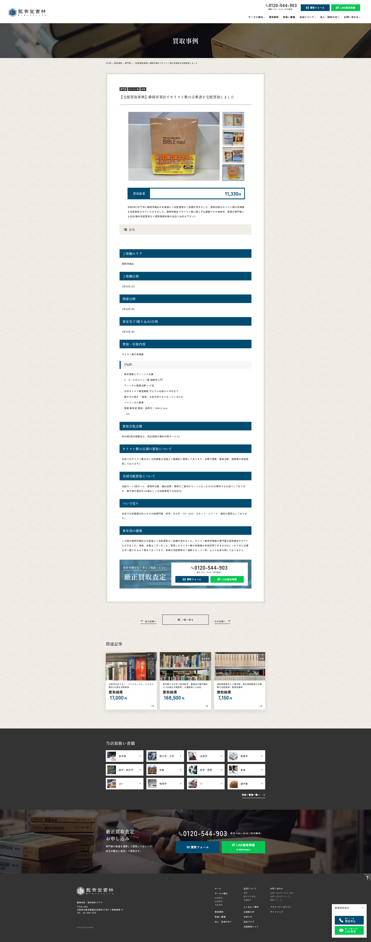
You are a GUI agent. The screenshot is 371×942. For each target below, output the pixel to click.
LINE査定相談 (347, 7)
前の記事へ (151, 621)
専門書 (128, 63)
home (108, 63)
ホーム (218, 888)
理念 (246, 893)
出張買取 (219, 897)
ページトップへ (366, 878)
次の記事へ (220, 621)
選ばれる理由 (250, 896)
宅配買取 (219, 904)
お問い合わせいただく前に (282, 893)
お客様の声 (249, 911)
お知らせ (248, 916)
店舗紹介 (248, 899)
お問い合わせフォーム (280, 896)
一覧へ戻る (187, 619)
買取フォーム (317, 7)
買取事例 (274, 17)
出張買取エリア (251, 926)
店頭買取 (219, 901)
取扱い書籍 (289, 17)
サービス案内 (221, 893)
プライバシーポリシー (281, 906)
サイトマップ (276, 911)
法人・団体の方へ (330, 17)
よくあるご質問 (251, 906)
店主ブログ (249, 921)
